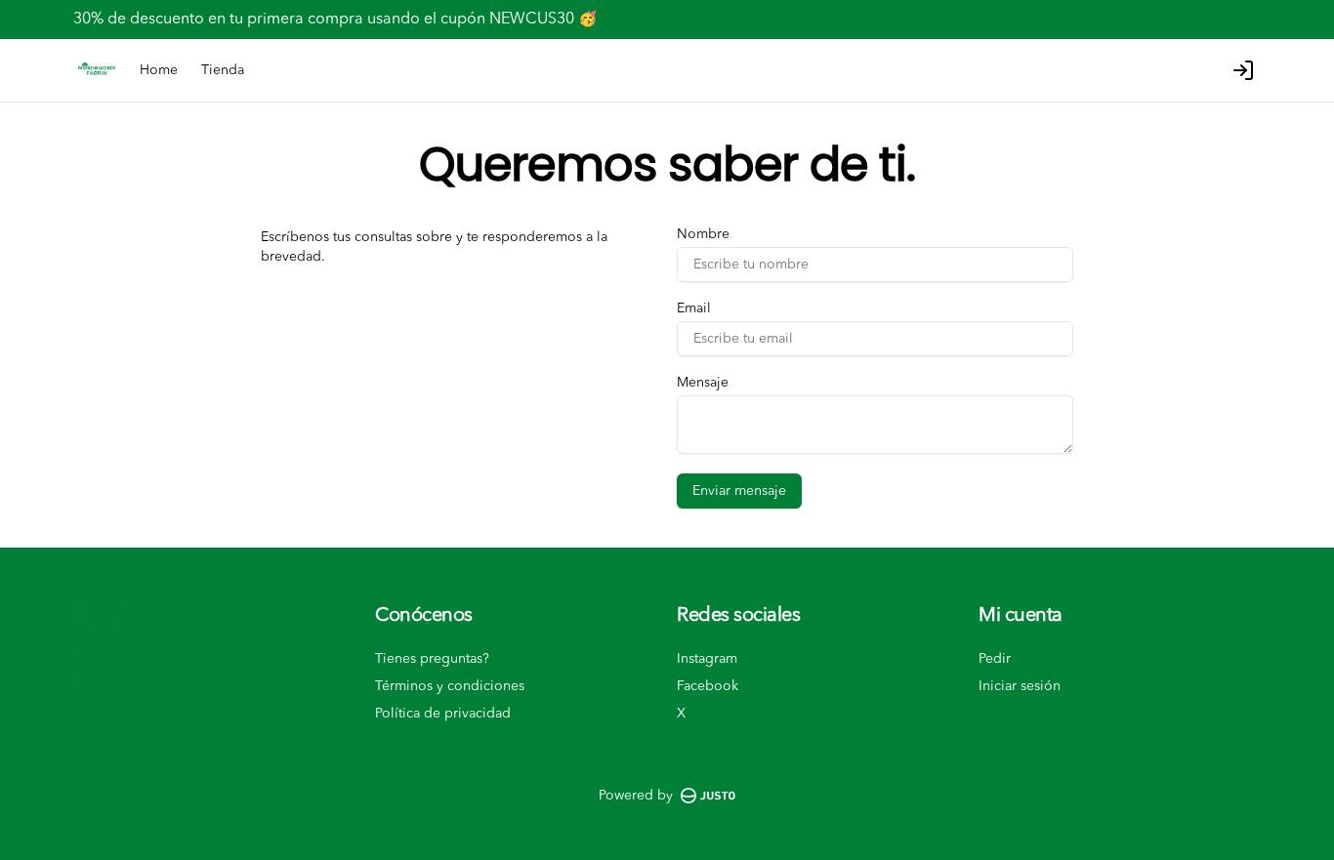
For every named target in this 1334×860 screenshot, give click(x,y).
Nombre (703, 234)
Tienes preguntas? (432, 659)
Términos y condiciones (449, 686)
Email (694, 308)
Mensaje (703, 382)
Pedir (995, 659)
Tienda (222, 70)
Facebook (707, 686)
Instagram (707, 659)
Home (159, 70)
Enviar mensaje (739, 491)
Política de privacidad (443, 713)
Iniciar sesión (1020, 686)
